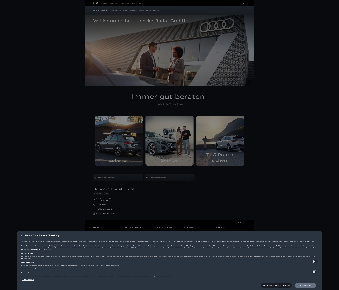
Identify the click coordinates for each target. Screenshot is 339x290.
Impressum (48, 249)
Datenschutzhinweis (36, 249)
